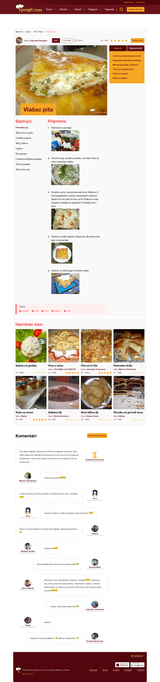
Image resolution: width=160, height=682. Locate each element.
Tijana (28, 625)
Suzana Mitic (95, 567)
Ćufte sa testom (120, 73)
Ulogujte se (140, 2)
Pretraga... (121, 9)
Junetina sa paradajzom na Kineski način (127, 56)
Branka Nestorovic (95, 641)
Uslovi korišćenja (48, 670)
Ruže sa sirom (31, 398)
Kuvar (49, 9)
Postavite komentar (97, 435)
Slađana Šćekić (28, 551)
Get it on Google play (137, 664)
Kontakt (67, 670)
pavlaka (25, 311)
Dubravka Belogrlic (38, 40)
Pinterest (140, 670)
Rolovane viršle (128, 351)
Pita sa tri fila (96, 351)
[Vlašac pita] (76, 140)
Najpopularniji (136, 48)
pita (36, 311)
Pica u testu (63, 351)
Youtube (116, 670)
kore (46, 311)
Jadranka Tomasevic (94, 609)
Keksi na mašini (120, 78)
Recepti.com (29, 8)
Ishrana (63, 9)
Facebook (93, 670)
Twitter (105, 670)
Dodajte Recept (136, 9)
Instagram (128, 670)
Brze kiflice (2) (96, 398)
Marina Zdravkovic (28, 481)
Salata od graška (31, 351)
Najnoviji (118, 48)
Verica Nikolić (28, 588)
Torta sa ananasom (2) (123, 69)
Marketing (59, 670)
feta (69, 311)
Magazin (93, 9)
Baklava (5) (63, 398)
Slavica (95, 533)
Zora (95, 498)
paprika (58, 311)
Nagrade (109, 9)
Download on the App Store (122, 664)
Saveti (77, 9)
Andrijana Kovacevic (95, 459)
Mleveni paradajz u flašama (125, 65)
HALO (31, 674)
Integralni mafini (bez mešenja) (127, 60)
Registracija (128, 2)
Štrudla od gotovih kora (128, 398)
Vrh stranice (136, 656)
